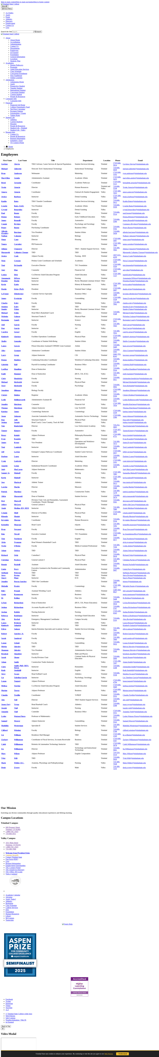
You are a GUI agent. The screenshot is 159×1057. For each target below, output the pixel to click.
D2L (7, 910)
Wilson (17, 754)
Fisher (16, 309)
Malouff (17, 473)
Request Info (10, 132)
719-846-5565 (116, 351)
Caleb (3, 744)
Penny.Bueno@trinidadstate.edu (134, 228)
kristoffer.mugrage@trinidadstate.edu (136, 525)
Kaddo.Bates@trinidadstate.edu (134, 201)
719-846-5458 (116, 232)
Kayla (3, 478)
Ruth (3, 670)
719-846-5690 (116, 657)
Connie (4, 224)
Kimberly (5, 337)
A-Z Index (9, 13)
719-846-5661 (116, 749)
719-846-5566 (116, 634)
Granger (17, 351)
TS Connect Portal (17, 143)
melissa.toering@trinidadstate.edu (135, 686)
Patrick (4, 492)
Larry (3, 355)
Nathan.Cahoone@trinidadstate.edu (136, 236)
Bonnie (4, 565)
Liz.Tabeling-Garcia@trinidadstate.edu (137, 678)
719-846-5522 (116, 721)
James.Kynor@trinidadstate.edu (134, 443)
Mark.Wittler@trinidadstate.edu (134, 763)
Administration (15, 44)
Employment (10, 23)
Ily (2, 598)
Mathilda (4, 726)
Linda (3, 569)
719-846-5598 (116, 704)
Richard (4, 555)
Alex (3, 619)
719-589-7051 (116, 374)
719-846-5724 (116, 360)
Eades (16, 284)
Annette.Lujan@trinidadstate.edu (135, 466)
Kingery (17, 431)
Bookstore (9, 903)
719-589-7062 (116, 303)
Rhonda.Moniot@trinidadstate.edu (135, 516)
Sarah (3, 638)
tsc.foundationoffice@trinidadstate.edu (137, 534)
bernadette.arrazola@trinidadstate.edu (136, 183)
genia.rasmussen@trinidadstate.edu (136, 594)
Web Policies (10, 1016)
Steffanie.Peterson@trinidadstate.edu (136, 573)
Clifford (4, 730)
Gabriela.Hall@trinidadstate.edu (134, 365)
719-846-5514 (116, 213)
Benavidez (18, 210)
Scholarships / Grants (18, 113)
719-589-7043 (116, 325)
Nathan (4, 236)
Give (7, 28)
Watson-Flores (19, 716)
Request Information (17, 138)
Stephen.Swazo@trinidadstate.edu (135, 674)
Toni (3, 265)
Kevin (3, 284)
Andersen (18, 173)
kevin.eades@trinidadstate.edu (134, 284)
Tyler (3, 758)
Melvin (4, 647)
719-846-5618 (116, 555)
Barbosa (17, 197)
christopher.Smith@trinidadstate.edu (136, 667)
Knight (17, 435)
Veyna (16, 704)
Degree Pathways (16, 65)
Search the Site (6, 32)
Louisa (4, 275)
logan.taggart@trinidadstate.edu (134, 681)
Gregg (16, 355)
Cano (16, 240)
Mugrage (17, 525)
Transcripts (10, 920)
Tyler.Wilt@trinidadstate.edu (133, 758)
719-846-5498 (116, 294)
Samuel (4, 721)
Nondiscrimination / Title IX (16, 1020)
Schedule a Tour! (16, 141)
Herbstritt (18, 382)
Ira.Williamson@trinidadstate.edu (135, 749)
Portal (8, 17)
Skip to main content (8, 2)
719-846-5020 (116, 758)
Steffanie (4, 573)
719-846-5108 (116, 667)
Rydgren (17, 623)
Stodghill (17, 670)
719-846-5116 (116, 619)
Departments (15, 48)
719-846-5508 (116, 487)
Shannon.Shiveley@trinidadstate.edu (136, 650)
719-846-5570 (116, 364)
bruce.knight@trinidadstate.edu (134, 435)
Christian (5, 560)
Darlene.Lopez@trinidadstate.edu (135, 456)
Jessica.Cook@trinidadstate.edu (134, 256)
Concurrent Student (17, 92)
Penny (3, 228)
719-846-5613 (116, 482)
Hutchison (18, 408)
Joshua (4, 422)
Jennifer (4, 404)
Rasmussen (18, 594)
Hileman (17, 390)
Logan (3, 643)
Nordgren (18, 539)
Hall (15, 365)
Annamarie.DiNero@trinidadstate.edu (137, 278)
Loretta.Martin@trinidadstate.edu (135, 487)
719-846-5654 (116, 603)
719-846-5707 (116, 607)
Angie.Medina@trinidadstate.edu (135, 508)
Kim (3, 534)
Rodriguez (18, 616)
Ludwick (17, 461)
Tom (3, 539)
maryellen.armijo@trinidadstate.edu (136, 178)
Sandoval (17, 638)
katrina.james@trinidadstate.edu (134, 412)
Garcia (16, 325)
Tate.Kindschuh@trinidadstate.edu (135, 426)
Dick (16, 275)
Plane (16, 578)
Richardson (18, 603)
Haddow (17, 360)
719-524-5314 (116, 754)
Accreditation (15, 42)
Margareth (5, 252)
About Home (15, 40)
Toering (17, 686)
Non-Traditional (16, 76)
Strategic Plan (15, 61)
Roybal (17, 619)
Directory (9, 21)
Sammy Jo (5, 473)
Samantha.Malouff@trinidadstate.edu (136, 473)
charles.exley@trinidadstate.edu (134, 303)
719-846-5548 (116, 313)
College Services (12, 908)
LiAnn (4, 603)
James (3, 220)
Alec (3, 700)
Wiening (17, 730)
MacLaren (18, 469)
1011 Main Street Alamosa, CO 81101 (13, 844)
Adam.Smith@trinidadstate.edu (134, 662)
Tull (15, 700)
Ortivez (17, 551)
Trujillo (17, 695)
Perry (16, 569)
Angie (3, 508)
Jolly (16, 420)
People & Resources (17, 97)
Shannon (4, 650)
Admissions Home (17, 82)
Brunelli (17, 220)
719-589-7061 (116, 629)
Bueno (16, 228)
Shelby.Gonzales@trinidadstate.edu (136, 341)
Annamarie (5, 278)
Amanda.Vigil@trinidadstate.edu (135, 712)
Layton (17, 452)
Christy (4, 395)
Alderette (17, 169)
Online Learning (16, 78)
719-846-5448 (116, 598)
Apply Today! (11, 899)
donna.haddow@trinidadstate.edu (135, 360)
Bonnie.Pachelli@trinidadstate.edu (135, 565)
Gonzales (17, 341)
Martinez (17, 492)
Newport (17, 529)
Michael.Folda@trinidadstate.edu (135, 313)
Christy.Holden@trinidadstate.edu (135, 395)
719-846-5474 (116, 496)
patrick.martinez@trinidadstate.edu (135, 492)
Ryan (3, 173)
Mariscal (17, 482)
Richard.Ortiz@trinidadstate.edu (135, 555)
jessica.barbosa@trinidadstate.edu (135, 197)
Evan (3, 439)
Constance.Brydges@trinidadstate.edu (137, 224)
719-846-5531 (116, 400)
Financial (9, 103)
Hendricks (18, 378)
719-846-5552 (116, 695)
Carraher (18, 244)
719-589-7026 (116, 726)
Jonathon (5, 390)
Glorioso (17, 337)
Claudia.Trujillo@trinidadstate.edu (135, 695)
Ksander (17, 439)
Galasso (17, 316)
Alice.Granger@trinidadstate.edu (135, 351)
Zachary (4, 740)
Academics (10, 63)
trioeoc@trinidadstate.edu (132, 582)
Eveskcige (18, 298)
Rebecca (4, 616)
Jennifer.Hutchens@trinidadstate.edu (136, 404)
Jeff (2, 452)
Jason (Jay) (5, 704)
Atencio (17, 187)
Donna (4, 217)
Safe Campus (10, 1018)
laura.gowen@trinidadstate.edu (134, 346)
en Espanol (14, 53)
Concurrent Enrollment (18, 74)
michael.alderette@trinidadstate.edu (136, 169)
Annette (4, 466)
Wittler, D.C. (19, 763)
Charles (4, 303)
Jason (3, 416)
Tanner (4, 431)
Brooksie (4, 654)
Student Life (10, 118)
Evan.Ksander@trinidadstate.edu (135, 439)
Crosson (17, 261)
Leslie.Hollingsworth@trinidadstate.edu (137, 400)
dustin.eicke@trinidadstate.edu (134, 289)
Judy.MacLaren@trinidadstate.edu (135, 469)
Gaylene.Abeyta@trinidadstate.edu (136, 164)
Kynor (16, 443)
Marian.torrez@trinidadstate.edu (134, 690)
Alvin (3, 542)
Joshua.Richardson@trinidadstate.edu (136, 607)
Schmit (17, 643)
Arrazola (17, 183)
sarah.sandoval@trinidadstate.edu (135, 638)
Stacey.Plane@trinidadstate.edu (134, 578)
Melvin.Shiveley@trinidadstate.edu (136, 647)
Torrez (16, 690)
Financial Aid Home (17, 105)
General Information (17, 57)
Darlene (4, 456)
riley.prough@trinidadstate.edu (134, 591)
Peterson (17, 573)
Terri (3, 386)
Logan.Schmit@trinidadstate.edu (135, 643)
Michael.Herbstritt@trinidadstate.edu (136, 382)
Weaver (17, 721)
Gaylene (4, 164)
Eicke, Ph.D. (19, 289)
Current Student (16, 94)
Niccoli (16, 534)
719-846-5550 (116, 395)
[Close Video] (3, 1029)
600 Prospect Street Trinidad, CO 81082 (13, 828)
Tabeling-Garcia (20, 678)
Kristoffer (5, 525)
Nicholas (4, 316)
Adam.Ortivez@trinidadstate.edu (135, 551)
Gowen (17, 346)
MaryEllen (5, 178)
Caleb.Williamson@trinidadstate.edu (136, 744)
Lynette (4, 206)
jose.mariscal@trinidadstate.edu (134, 482)
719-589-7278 (116, 492)
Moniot (17, 516)
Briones (17, 217)
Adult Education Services (19, 69)
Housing (13, 124)
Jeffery (4, 505)
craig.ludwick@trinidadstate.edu (135, 461)
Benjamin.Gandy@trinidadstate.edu (136, 320)
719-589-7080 (116, 508)
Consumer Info (11, 99)
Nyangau (17, 542)
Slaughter (18, 654)
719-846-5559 (116, 206)
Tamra (4, 244)
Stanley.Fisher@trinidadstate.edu (135, 309)
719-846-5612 (116, 201)
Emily (3, 374)
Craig (3, 461)
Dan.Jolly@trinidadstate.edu (133, 420)
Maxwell (17, 501)
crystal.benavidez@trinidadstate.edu (136, 210)
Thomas (4, 408)
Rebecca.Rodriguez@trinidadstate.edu (137, 616)
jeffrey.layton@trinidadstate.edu (134, 452)
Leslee (3, 716)
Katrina (4, 412)
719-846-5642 (116, 564)
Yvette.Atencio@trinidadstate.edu (135, 187)
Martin (17, 487)
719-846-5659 (116, 169)
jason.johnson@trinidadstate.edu (135, 416)
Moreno (17, 520)
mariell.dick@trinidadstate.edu (134, 275)
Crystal (4, 210)
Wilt (15, 758)
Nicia (3, 261)
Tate (3, 426)
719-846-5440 (116, 346)
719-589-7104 (116, 546)
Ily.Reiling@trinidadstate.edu (133, 598)
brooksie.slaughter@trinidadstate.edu (136, 654)
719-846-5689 (116, 581)
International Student (17, 90)
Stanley (4, 309)
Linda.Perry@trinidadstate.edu (134, 569)
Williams (17, 735)
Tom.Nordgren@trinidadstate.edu (135, 539)
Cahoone (17, 236)
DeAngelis (18, 265)
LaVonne (5, 294)
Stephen (4, 307)
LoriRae (4, 369)
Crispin (4, 513)
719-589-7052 (116, 332)
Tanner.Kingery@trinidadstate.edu (135, 431)
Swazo (16, 674)
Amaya (4, 192)
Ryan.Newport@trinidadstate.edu (135, 529)
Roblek (17, 612)
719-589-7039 (116, 560)
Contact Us (10, 25)
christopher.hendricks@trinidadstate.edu (137, 378)
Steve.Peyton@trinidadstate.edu (134, 575)
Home (10, 147)
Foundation (14, 55)
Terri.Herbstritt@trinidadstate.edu (135, 386)
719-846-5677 (116, 539)
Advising (9, 897)
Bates (16, 201)
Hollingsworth (19, 400)
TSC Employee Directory (15, 870)
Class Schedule (15, 71)
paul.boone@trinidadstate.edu (134, 213)
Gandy (16, 320)
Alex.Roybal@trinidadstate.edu (134, 619)
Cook (16, 256)
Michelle (4, 586)
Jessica (4, 197)
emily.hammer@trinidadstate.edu (135, 374)
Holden (17, 395)
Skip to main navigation (25, 2)
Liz (2, 678)
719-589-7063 (116, 249)
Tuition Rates (15, 115)
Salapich (17, 625)
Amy (3, 270)
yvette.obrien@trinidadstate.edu (134, 546)
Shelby (4, 341)
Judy (3, 469)
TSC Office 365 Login (14, 872)
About (8, 38)
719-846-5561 (116, 501)
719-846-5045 (116, 341)
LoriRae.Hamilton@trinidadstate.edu (136, 369)
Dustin (16, 281)
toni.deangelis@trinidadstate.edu (135, 265)
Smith (16, 662)
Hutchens (18, 404)
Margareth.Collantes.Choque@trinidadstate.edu (140, 252)
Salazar (17, 629)
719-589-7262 (116, 525)
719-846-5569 (116, 650)
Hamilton (17, 369)
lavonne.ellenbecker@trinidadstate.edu (137, 294)
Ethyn (3, 629)
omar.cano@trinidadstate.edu (133, 240)
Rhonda (4, 516)
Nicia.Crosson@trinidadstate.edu (135, 261)
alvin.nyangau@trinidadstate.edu (135, 542)
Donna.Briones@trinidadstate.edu (135, 217)
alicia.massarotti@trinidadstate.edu (135, 496)
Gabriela (4, 365)
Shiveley (17, 647)
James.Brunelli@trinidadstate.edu (135, 220)
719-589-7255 (116, 768)
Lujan (16, 466)
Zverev (17, 768)
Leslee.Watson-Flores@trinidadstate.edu (137, 716)
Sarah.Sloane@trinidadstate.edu (134, 657)
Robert (4, 634)
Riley (3, 591)
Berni (3, 183)
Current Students (16, 122)
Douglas (4, 281)
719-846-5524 (116, 369)
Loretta (4, 487)
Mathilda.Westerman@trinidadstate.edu (137, 726)
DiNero (17, 278)
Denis (3, 768)
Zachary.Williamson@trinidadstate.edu (137, 740)
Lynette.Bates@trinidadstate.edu (135, 206)
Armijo (17, 178)
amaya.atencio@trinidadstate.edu (135, 192)
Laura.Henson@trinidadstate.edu (135, 623)
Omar (3, 240)
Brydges (17, 224)
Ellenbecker (19, 294)
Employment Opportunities (15, 866)
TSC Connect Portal (13, 868)
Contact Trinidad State (14, 857)
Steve (3, 575)
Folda (16, 313)
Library (8, 916)
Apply (8, 15)
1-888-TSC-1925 (12, 832)
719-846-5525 (116, 529)
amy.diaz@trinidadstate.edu (133, 270)
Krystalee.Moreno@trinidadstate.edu (136, 520)
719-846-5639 (116, 447)
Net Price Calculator (17, 109)
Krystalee (5, 520)
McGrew (17, 505)
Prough (17, 591)
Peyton (17, 575)
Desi (3, 501)
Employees (14, 50)
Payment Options (16, 111)
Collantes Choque (21, 252)
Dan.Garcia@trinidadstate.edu (134, 328)
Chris (3, 378)
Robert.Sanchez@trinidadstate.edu (135, 634)
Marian (4, 690)
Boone (16, 213)
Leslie (3, 400)
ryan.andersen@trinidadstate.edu (135, 173)
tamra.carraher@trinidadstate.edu (135, 244)
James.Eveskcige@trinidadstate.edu (136, 298)
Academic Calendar (13, 895)
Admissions (10, 80)
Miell (16, 513)
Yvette (3, 187)
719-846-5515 (116, 716)
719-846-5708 (116, 730)
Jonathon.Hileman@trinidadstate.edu (136, 390)
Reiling (17, 598)
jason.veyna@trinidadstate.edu (134, 704)
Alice (3, 351)
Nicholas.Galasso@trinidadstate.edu (136, 316)
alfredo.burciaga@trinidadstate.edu (135, 232)
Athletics (9, 19)
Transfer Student (16, 88)
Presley (17, 586)
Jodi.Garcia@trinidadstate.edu (134, 325)
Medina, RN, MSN (21, 508)
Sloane (16, 657)
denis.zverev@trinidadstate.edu (134, 768)
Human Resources (12, 914)
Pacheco (17, 560)
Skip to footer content (41, 2)
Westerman (18, 726)
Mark (3, 763)
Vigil (16, 708)
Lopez (16, 456)
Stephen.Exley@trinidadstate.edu (135, 307)
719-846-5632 (116, 643)
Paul (3, 213)
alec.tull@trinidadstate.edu (132, 700)
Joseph (17, 422)
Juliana (4, 249)
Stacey (3, 578)
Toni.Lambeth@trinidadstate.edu (135, 447)
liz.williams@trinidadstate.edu (134, 735)
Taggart (17, 681)
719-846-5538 (116, 187)
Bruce (3, 435)
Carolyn (4, 332)
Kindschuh (18, 426)
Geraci (16, 332)
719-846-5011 (116, 378)
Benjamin (5, 320)
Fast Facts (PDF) (12, 859)
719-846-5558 (116, 674)
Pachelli (17, 565)
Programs (13, 67)
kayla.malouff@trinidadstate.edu (135, 478)
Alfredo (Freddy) (4, 232)
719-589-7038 (116, 763)
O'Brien (17, 546)
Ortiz (16, 555)
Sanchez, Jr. (19, 634)
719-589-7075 (116, 442)
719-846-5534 (116, 520)
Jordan (4, 612)
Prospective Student (17, 86)
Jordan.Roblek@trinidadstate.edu (135, 612)
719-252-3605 (116, 426)
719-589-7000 (116, 638)
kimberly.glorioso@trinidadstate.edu (136, 337)
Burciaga (17, 232)
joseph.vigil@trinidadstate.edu (134, 708)
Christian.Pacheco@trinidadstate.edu (136, 560)
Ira (2, 749)
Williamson (18, 740)
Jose (3, 482)
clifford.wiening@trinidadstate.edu (135, 730)
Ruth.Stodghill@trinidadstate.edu (135, 670)
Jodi (3, 325)
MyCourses (10, 918)
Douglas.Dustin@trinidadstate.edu (135, 281)
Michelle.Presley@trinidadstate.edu (136, 586)
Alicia (3, 496)
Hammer (17, 374)
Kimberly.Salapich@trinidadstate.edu (136, 625)
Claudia (4, 695)
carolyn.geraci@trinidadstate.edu (135, 332)
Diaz (16, 270)
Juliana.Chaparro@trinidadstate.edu (136, 249)
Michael (4, 169)
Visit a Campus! (11, 874)
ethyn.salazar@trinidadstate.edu (134, 629)
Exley (16, 303)
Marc (3, 754)
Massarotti (18, 496)
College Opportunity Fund (20, 107)
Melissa (4, 686)
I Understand (122, 1054)
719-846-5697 (116, 569)
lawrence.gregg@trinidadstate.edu (135, 355)
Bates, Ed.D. (19, 206)
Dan (3, 328)
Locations (13, 59)
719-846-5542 (116, 228)
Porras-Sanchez (20, 582)
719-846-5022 (116, 551)
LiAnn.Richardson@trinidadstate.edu (136, 603)
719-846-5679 (116, 466)
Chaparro (18, 249)
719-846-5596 (116, 220)
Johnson (17, 416)
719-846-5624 (116, 700)
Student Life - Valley (17, 130)
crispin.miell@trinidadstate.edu (134, 513)
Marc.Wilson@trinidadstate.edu (134, 754)
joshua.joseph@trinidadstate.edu (135, 422)
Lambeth (17, 447)
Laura (3, 346)
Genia (3, 594)
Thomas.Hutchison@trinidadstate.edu (137, 408)
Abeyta (17, 164)
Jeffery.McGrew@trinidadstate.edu (136, 505)
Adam (3, 551)
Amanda (4, 712)
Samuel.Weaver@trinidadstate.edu (135, 721)
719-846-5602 (116, 386)
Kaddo (4, 201)
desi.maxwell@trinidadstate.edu (134, 501)
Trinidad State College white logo (19, 1014)
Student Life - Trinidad (18, 128)
